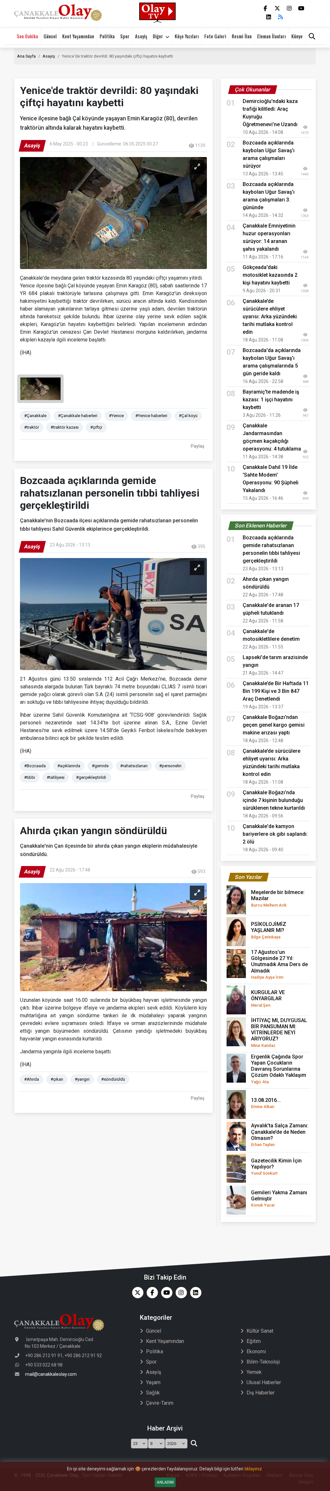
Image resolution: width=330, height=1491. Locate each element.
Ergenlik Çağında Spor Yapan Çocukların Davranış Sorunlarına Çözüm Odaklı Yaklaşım (278, 1069)
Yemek (254, 1372)
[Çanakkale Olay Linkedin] (194, 1292)
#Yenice (116, 415)
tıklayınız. (253, 1468)
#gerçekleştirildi (91, 777)
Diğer (158, 36)
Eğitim (254, 1341)
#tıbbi (29, 777)
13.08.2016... (266, 1103)
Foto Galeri (215, 36)
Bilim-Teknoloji (263, 1362)
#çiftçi (96, 427)
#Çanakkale (35, 415)
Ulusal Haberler (264, 1382)
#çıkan (57, 1079)
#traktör (31, 427)
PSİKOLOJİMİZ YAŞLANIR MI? (268, 930)
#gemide (100, 765)
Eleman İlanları (271, 36)
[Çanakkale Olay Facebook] (150, 1292)
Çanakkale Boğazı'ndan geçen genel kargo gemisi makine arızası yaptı (274, 725)
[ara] (194, 1444)
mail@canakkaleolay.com (51, 1374)
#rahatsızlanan (134, 765)
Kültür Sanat (260, 1331)
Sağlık (153, 1393)
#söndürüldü (113, 1079)
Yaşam (153, 1382)
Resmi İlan (242, 36)
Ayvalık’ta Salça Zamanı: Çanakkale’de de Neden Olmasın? (279, 1135)
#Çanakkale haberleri (77, 415)
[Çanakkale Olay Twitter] (136, 1292)
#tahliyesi (55, 777)
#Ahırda (31, 1079)
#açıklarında (68, 765)
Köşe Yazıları (187, 36)
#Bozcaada (35, 765)
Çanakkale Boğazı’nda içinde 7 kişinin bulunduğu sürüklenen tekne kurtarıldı (274, 800)
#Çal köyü (188, 415)
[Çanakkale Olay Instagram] (179, 1292)
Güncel (50, 36)
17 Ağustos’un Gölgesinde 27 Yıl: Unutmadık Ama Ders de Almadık (279, 964)
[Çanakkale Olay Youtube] (165, 1292)
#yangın (82, 1079)
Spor (125, 36)
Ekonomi (256, 1351)
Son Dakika (27, 36)
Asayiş (141, 36)
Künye (297, 36)
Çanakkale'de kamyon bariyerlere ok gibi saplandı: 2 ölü (275, 834)
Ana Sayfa (26, 56)
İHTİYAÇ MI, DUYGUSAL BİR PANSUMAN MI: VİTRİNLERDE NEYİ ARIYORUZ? (279, 1032)
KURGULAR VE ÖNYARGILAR (268, 998)
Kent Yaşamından (78, 36)
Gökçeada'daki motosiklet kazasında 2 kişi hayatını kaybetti (270, 275)
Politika (107, 36)
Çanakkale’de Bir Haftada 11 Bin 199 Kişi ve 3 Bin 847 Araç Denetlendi (276, 691)
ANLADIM (165, 1482)
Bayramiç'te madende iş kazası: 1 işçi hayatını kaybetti (271, 399)
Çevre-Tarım (159, 1403)
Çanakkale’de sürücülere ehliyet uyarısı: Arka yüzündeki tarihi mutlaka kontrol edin (270, 316)
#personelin (170, 765)
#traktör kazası (65, 427)
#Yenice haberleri (151, 415)
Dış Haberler (261, 1393)
